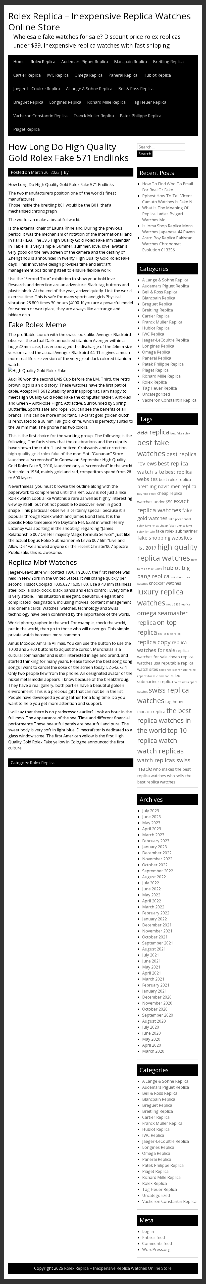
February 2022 (155, 913)
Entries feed (153, 1237)
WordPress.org (156, 1249)
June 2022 (151, 889)
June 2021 (151, 961)
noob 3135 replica (178, 604)
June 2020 (151, 1033)
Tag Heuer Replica (149, 102)
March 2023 (153, 835)
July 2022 (150, 883)
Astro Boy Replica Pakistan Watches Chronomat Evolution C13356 (167, 244)
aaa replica (153, 431)
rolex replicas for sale (173, 670)
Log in (148, 1231)
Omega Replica (88, 75)
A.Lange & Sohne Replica (89, 88)
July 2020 (150, 1027)
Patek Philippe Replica (140, 115)
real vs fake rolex (169, 633)
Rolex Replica (43, 61)
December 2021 (157, 925)
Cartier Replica (27, 75)
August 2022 (154, 877)
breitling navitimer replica (166, 486)
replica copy (154, 642)
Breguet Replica (28, 102)
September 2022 (157, 871)
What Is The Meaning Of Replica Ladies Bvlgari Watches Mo (165, 214)
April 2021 (151, 973)
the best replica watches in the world (164, 720)
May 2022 (151, 895)
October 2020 (155, 1009)
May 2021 (151, 967)
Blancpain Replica (130, 61)
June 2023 (151, 817)
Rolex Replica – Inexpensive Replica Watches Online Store (99, 21)
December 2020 (157, 997)
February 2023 (155, 841)
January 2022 (154, 919)
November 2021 (157, 931)
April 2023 (151, 829)
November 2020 (157, 1003)
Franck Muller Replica (94, 115)
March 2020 (153, 1051)
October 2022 (155, 865)
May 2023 (151, 823)
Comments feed (157, 1243)
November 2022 (157, 859)
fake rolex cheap (156, 525)
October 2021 (155, 937)
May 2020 (151, 1039)
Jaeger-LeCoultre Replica (36, 88)
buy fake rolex (146, 494)
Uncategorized (156, 394)
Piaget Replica (26, 129)
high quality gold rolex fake (34, 453)
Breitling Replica (168, 61)
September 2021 (157, 943)
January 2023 (154, 847)
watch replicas (160, 750)
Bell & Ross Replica (135, 88)
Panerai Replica (123, 75)
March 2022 (153, 907)
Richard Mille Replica (106, 102)
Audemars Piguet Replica (84, 61)
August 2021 (154, 949)
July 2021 (150, 955)
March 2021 (153, 979)
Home (19, 61)
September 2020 (157, 1015)
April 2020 (151, 1045)
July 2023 (150, 811)
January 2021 (154, 991)
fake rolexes (177, 525)
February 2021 (155, 985)
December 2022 (157, 853)
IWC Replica (58, 75)
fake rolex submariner (176, 531)
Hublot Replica (157, 75)
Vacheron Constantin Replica (40, 115)
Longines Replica (65, 102)
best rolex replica (175, 479)
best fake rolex (180, 433)
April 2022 (151, 901)
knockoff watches (165, 583)
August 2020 (154, 1021)
